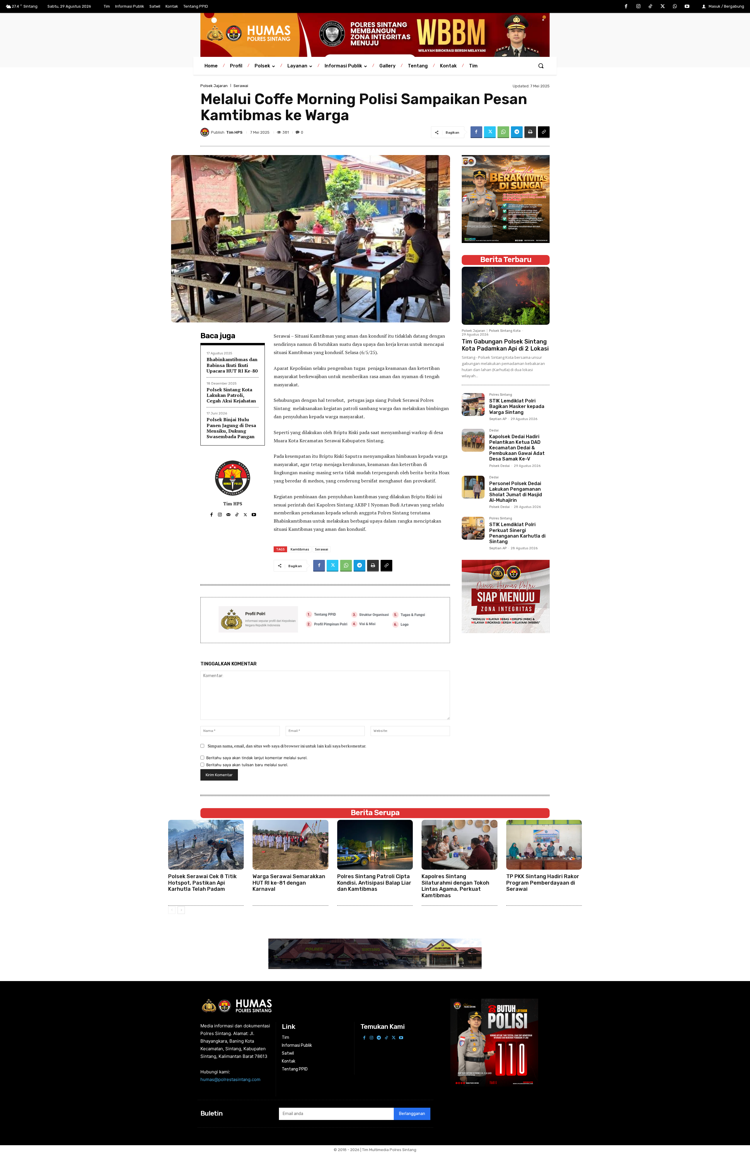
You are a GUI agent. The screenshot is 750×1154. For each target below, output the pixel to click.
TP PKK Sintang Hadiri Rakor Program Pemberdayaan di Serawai (542, 882)
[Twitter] (663, 7)
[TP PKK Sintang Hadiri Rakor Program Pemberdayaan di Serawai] (544, 845)
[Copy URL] (544, 132)
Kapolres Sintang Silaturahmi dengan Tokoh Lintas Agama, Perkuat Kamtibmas (455, 886)
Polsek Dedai (499, 466)
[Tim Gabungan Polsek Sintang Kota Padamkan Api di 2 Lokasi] (506, 296)
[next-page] (181, 910)
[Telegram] (517, 132)
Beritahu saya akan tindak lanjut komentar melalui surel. (257, 757)
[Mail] (228, 513)
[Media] (375, 33)
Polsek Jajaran (214, 86)
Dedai (494, 430)
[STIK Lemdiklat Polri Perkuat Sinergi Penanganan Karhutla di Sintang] (473, 528)
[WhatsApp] (675, 7)
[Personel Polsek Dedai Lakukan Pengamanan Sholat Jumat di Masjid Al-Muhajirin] (473, 487)
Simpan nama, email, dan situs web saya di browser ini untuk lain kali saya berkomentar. (287, 746)
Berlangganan (412, 1113)
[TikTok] (651, 7)
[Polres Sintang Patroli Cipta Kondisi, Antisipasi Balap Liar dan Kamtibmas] (375, 845)
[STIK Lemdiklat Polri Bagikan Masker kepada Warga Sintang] (473, 404)
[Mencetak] (530, 132)
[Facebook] (626, 7)
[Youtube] (687, 7)
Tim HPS (234, 132)
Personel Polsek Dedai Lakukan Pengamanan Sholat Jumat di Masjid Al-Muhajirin (515, 492)
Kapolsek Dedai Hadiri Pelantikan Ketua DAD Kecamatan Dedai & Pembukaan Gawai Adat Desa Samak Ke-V (517, 448)
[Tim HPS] (205, 132)
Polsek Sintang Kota (505, 331)
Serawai (240, 86)
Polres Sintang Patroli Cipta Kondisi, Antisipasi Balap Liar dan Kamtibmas (374, 882)
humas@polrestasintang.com (230, 1079)
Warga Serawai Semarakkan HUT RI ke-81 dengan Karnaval (289, 882)
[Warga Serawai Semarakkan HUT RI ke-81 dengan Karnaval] (290, 845)
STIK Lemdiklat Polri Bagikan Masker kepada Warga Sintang (516, 406)
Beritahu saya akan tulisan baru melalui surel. (247, 764)
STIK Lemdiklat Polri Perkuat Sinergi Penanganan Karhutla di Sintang (517, 533)
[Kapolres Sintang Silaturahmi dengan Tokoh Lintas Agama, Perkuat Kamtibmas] (459, 845)
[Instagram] (638, 7)
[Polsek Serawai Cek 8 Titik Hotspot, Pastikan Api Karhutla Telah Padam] (206, 845)
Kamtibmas (300, 549)
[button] (541, 65)
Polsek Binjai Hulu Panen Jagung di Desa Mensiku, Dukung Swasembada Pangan (231, 428)
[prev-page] (171, 910)
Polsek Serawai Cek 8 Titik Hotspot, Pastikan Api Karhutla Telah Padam (202, 882)
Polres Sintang (500, 395)
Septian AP (498, 419)
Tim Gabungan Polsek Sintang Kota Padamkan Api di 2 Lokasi (505, 345)
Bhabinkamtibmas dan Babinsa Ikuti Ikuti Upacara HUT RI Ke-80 (232, 365)
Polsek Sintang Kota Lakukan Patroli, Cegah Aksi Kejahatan (231, 395)
